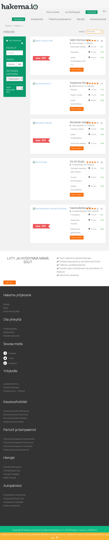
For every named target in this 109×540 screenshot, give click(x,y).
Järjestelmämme (10, 384)
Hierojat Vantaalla (11, 474)
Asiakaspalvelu (10, 329)
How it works (52, 12)
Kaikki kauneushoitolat (13, 422)
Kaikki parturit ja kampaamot (16, 450)
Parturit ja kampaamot (60, 19)
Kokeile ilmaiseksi (11, 387)
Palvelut (11, 48)
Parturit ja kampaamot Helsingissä (18, 439)
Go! (19, 64)
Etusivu (8, 26)
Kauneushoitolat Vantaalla (15, 418)
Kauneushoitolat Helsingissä (16, 411)
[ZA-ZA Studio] (50, 173)
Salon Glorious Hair (80, 39)
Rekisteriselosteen (11, 336)
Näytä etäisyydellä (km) (10, 89)
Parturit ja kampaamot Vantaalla (17, 446)
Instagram (12, 363)
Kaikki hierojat (9, 478)
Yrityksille (91, 12)
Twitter (11, 358)
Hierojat (80, 19)
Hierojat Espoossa (11, 470)
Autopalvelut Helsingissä (14, 495)
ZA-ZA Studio (77, 161)
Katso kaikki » (77, 69)
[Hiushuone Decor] (50, 94)
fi (104, 11)
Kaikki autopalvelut (11, 506)
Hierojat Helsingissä (12, 467)
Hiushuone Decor (79, 82)
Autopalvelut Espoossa (13, 498)
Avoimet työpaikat (11, 311)
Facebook (12, 353)
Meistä (6, 304)
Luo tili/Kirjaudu (72, 12)
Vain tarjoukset (15, 40)
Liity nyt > (10, 282)
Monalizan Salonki (79, 122)
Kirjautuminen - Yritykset (14, 391)
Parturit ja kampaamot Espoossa (18, 442)
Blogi (5, 308)
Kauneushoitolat (98, 19)
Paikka (10, 59)
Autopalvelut (37, 19)
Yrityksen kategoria (12, 72)
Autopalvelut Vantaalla (13, 502)
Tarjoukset (18, 19)
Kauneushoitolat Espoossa (15, 414)
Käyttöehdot (8, 332)
